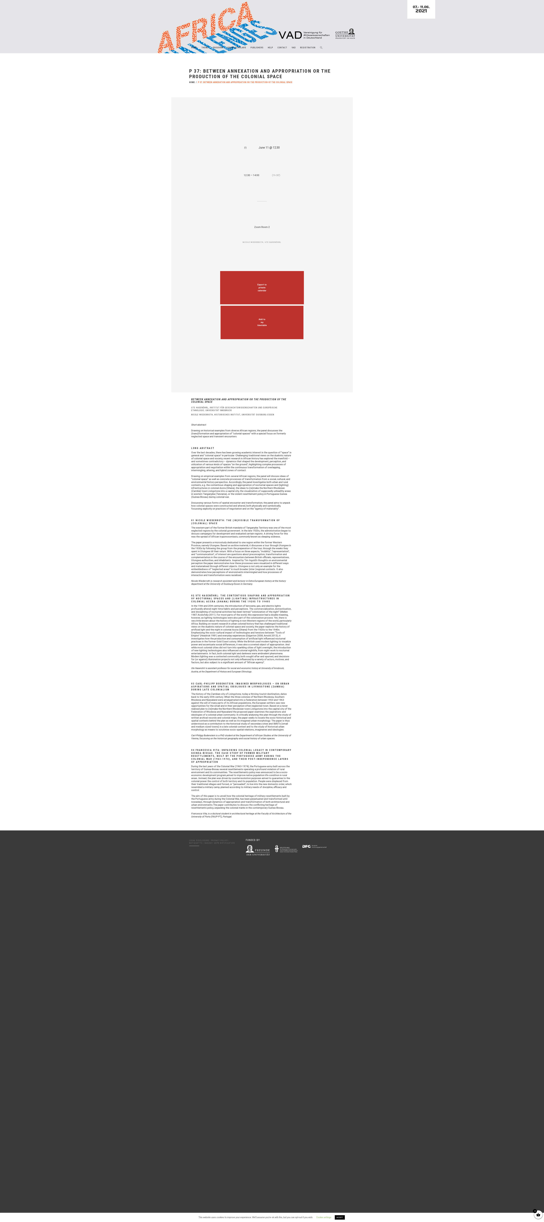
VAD (294, 47)
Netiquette (196, 843)
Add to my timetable (262, 322)
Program (218, 47)
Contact (282, 47)
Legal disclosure (199, 840)
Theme (205, 47)
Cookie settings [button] (323, 1217)
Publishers (257, 47)
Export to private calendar (262, 288)
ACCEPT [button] (339, 1217)
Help (270, 47)
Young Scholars (237, 47)
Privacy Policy (220, 840)
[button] (321, 49)
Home (194, 47)
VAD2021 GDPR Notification (219, 843)
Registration (307, 47)
